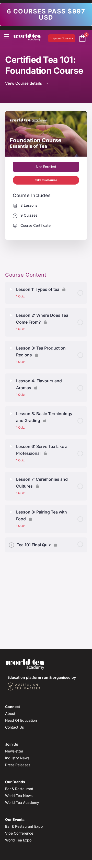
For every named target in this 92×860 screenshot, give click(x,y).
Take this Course (46, 180)
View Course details (24, 83)
